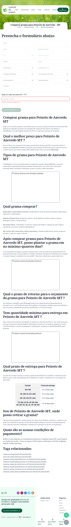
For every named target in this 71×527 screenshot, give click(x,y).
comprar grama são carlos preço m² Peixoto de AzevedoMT (24, 464)
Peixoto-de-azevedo (47, 27)
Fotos (39, 10)
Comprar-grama (29, 27)
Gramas (46, 10)
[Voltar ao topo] (66, 522)
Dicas (33, 10)
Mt (37, 27)
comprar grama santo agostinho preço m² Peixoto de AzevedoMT (26, 471)
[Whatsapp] (66, 515)
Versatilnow (27, 517)
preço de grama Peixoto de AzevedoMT (17, 457)
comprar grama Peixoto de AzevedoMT (17, 454)
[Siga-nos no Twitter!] (29, 493)
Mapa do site (44, 500)
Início (16, 10)
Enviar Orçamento (10, 109)
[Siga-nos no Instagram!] (18, 493)
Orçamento (25, 10)
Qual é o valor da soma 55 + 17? (14, 95)
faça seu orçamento (10, 510)
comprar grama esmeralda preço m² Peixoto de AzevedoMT (24, 459)
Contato (54, 10)
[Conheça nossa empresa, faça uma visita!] (21, 493)
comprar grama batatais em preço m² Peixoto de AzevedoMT (24, 461)
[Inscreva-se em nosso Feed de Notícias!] (32, 493)
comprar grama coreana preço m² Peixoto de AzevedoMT (23, 469)
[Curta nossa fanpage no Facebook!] (25, 493)
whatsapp (63, 10)
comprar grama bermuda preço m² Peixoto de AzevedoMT (24, 466)
